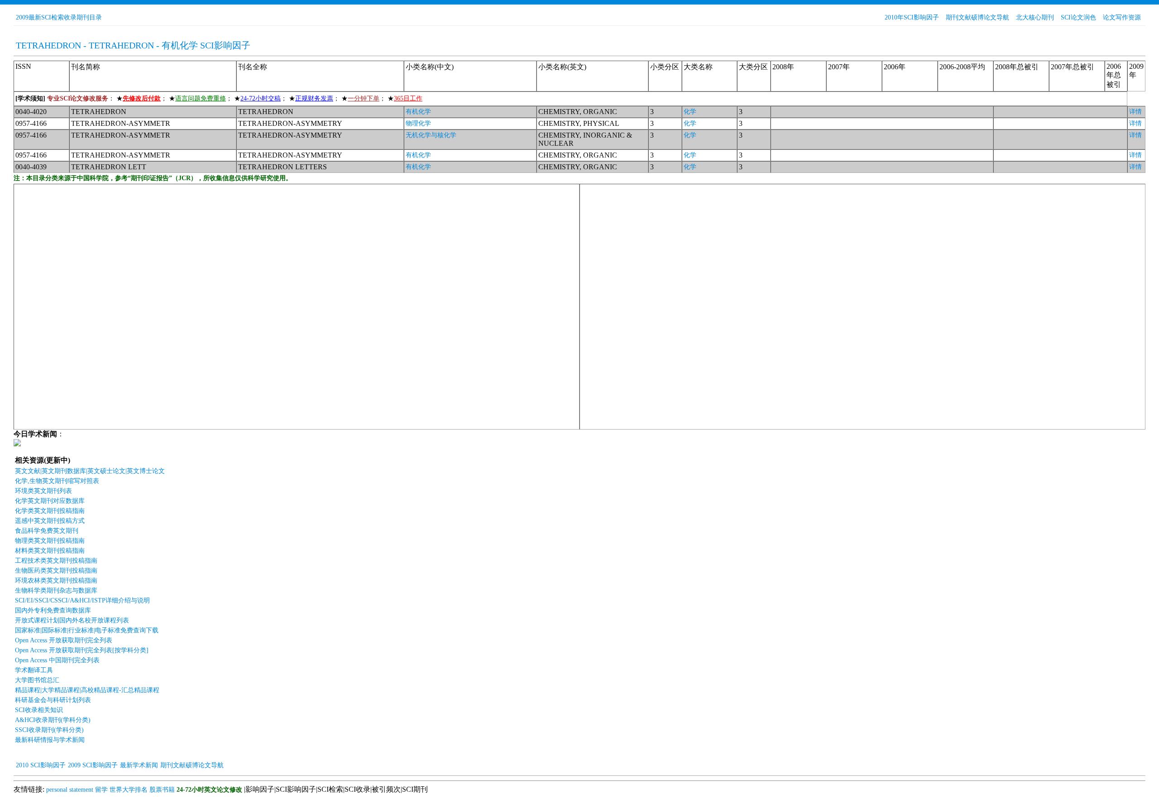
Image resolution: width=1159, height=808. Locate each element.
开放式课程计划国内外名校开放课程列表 (72, 620)
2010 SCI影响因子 (41, 765)
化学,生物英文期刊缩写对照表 (57, 481)
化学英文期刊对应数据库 (50, 500)
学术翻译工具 (34, 670)
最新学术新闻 (139, 765)
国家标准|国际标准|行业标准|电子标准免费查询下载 (86, 630)
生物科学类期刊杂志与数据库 (56, 590)
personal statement (69, 789)
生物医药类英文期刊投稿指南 (56, 570)
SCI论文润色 (1078, 17)
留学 (101, 789)
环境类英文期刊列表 (43, 491)
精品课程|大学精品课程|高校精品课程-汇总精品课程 (87, 690)
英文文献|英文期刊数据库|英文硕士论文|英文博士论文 (90, 471)
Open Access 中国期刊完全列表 (57, 660)
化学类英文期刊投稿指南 (50, 510)
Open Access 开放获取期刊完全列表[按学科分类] (81, 650)
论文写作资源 (1122, 17)
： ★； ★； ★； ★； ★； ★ (218, 98)
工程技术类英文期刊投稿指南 (56, 560)
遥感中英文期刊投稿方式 (50, 520)
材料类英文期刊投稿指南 (50, 550)
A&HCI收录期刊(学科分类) (53, 720)
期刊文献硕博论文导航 (977, 17)
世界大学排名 (129, 789)
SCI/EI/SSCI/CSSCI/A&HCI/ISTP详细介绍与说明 (82, 600)
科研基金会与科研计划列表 (53, 700)
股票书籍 (162, 789)
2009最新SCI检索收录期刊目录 (59, 17)
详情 (1135, 111)
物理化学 (418, 123)
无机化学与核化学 (431, 135)
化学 (690, 111)
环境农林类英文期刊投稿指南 (56, 580)
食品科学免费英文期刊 (46, 530)
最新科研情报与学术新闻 (50, 739)
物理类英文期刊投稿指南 (50, 540)
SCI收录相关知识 (39, 710)
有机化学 (418, 111)
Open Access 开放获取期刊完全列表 (63, 640)
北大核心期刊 (1035, 17)
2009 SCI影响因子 (93, 765)
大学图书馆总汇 (37, 680)
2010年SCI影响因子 (912, 17)
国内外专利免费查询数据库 (53, 610)
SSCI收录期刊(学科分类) (49, 730)
